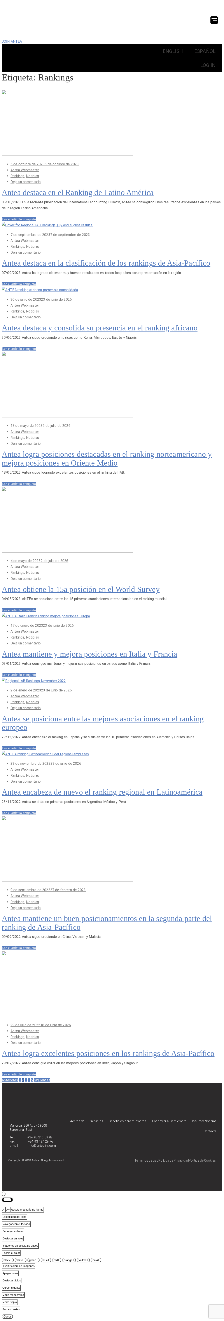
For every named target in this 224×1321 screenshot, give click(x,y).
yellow (83, 1260)
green (33, 1260)
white (20, 1260)
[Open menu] (214, 20)
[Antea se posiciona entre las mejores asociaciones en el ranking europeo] (34, 681)
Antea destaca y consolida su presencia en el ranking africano (100, 327)
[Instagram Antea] (211, 1147)
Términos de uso (146, 1160)
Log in (207, 65)
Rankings (17, 176)
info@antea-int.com (42, 1146)
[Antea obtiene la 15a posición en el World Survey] (67, 551)
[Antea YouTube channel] (200, 1147)
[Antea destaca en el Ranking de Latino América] (67, 154)
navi (96, 1260)
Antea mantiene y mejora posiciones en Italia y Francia (89, 654)
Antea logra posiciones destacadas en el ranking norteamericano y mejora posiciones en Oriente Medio (107, 458)
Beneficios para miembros (128, 1121)
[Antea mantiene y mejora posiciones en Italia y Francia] (46, 616)
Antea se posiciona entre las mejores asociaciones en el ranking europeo (103, 723)
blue (45, 1260)
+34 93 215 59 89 (40, 1137)
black (8, 1260)
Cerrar (7, 1316)
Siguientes (42, 1080)
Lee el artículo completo (19, 219)
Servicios (96, 1121)
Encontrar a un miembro (169, 1121)
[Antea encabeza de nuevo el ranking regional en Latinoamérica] (45, 754)
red (57, 1260)
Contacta (210, 1131)
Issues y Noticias (204, 1121)
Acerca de (77, 1121)
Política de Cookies (202, 1160)
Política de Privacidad (173, 1160)
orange (69, 1260)
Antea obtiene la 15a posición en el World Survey (81, 589)
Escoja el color (11, 1253)
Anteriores (10, 1080)
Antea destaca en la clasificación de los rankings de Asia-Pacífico (106, 263)
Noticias (32, 176)
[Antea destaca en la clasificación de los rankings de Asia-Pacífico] (47, 225)
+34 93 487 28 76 (40, 1141)
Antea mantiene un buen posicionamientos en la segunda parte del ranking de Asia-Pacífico (107, 923)
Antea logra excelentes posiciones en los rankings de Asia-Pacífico (108, 1053)
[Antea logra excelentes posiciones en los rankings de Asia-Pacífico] (67, 1016)
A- (3, 1209)
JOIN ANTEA (12, 41)
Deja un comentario (25, 182)
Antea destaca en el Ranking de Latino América (78, 192)
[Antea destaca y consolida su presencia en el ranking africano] (40, 290)
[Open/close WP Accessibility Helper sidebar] (3, 1194)
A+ (8, 1209)
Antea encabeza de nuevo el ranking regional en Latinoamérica (102, 792)
